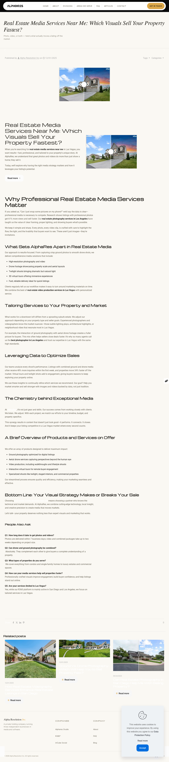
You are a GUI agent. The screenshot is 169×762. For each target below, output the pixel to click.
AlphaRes (12, 409)
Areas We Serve (84, 6)
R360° (58, 736)
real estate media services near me (31, 500)
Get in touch (156, 6)
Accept (142, 748)
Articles (108, 6)
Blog (95, 743)
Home (45, 6)
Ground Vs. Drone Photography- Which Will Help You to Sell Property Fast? (84, 669)
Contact (121, 6)
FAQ (98, 6)
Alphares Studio (62, 729)
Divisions (67, 6)
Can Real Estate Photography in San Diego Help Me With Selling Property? (138, 683)
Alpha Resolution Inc (29, 58)
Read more (143, 740)
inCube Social (61, 743)
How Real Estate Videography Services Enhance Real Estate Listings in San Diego (29, 690)
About (56, 6)
